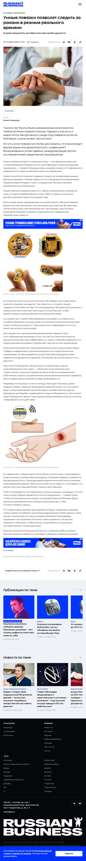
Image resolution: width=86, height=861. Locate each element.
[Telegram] (73, 803)
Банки (6, 768)
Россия (47, 780)
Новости (48, 727)
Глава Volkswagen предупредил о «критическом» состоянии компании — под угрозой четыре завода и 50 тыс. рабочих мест (51, 699)
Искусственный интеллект (17, 764)
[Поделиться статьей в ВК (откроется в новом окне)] (69, 42)
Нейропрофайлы (52, 739)
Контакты (8, 735)
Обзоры (48, 743)
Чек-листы (49, 747)
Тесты (47, 751)
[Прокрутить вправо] (80, 590)
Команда (8, 727)
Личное (48, 772)
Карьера (8, 776)
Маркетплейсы (51, 764)
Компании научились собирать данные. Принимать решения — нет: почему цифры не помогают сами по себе (18, 629)
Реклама (8, 760)
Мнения (47, 735)
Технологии (19, 13)
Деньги (47, 768)
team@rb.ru (9, 812)
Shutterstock (38, 556)
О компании (9, 731)
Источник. (8, 550)
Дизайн (7, 784)
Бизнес (7, 772)
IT (4, 791)
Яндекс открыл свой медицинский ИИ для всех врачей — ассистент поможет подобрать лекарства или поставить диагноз (17, 699)
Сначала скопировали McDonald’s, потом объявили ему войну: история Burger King (49, 628)
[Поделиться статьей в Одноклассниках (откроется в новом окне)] (74, 42)
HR (5, 787)
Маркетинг (49, 760)
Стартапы (49, 784)
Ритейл (47, 776)
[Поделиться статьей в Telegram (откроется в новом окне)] (63, 42)
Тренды (48, 791)
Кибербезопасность (14, 780)
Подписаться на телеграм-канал (21, 571)
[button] (80, 4)
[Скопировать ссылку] (80, 42)
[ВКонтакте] (79, 803)
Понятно (69, 854)
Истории (7, 13)
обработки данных (22, 854)
